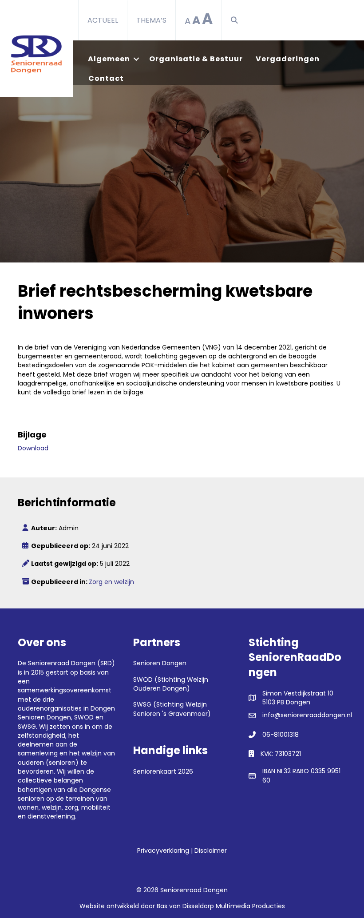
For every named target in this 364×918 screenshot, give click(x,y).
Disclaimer (210, 850)
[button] (236, 20)
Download (33, 448)
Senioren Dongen (44, 717)
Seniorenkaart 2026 (163, 771)
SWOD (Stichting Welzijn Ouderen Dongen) (170, 684)
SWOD (84, 717)
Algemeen (109, 59)
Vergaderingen (288, 59)
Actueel (102, 20)
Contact (106, 78)
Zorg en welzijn (111, 581)
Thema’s (151, 20)
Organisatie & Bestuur (196, 59)
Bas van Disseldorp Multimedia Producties (221, 906)
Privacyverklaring (163, 850)
